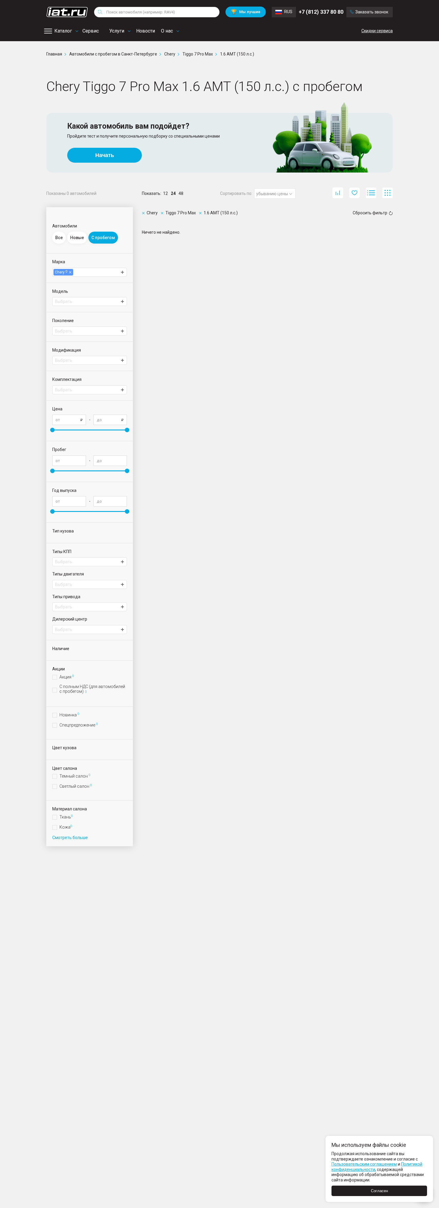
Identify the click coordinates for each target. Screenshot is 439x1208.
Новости (145, 31)
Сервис (90, 31)
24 (173, 193)
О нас (167, 31)
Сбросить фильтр (370, 212)
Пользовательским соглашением (364, 1164)
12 (165, 193)
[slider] (52, 430)
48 (181, 193)
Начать (104, 155)
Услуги (116, 31)
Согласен (379, 1191)
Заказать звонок (371, 12)
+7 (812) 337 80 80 (321, 12)
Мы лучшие (245, 12)
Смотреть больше (70, 837)
